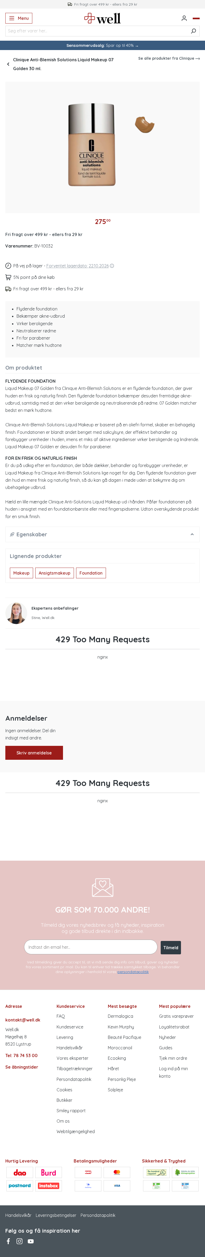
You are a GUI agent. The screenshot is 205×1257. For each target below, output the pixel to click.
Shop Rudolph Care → (50, 1235)
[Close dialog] (198, 1171)
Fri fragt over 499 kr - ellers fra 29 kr (43, 234)
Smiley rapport (71, 1110)
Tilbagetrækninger (75, 1068)
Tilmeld (170, 947)
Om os (63, 1121)
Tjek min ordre (173, 1058)
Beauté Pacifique (124, 1037)
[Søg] (193, 31)
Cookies (64, 1089)
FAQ (61, 1016)
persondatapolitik (133, 971)
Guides (165, 1047)
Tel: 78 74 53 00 (21, 1055)
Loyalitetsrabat (174, 1027)
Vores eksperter (72, 1058)
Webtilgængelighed (76, 1131)
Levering (65, 1037)
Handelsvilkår (70, 1047)
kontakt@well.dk (22, 1020)
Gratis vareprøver (176, 1016)
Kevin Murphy (121, 1027)
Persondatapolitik (74, 1079)
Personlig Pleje (122, 1079)
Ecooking (117, 1058)
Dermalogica (120, 1016)
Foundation (91, 573)
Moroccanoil (120, 1047)
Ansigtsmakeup (54, 573)
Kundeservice (70, 1027)
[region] (102, 145)
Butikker (64, 1100)
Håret (113, 1068)
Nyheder (167, 1037)
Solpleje (115, 1089)
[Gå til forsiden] (102, 18)
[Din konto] (184, 18)
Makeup (21, 573)
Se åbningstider (21, 1067)
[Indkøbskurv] (196, 18)
